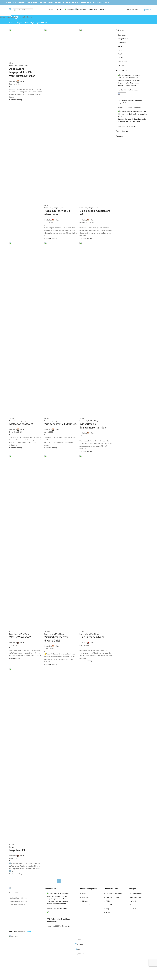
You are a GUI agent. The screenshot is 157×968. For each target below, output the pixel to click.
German (21, 10)
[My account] (141, 9)
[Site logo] (70, 9)
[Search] (6, 9)
